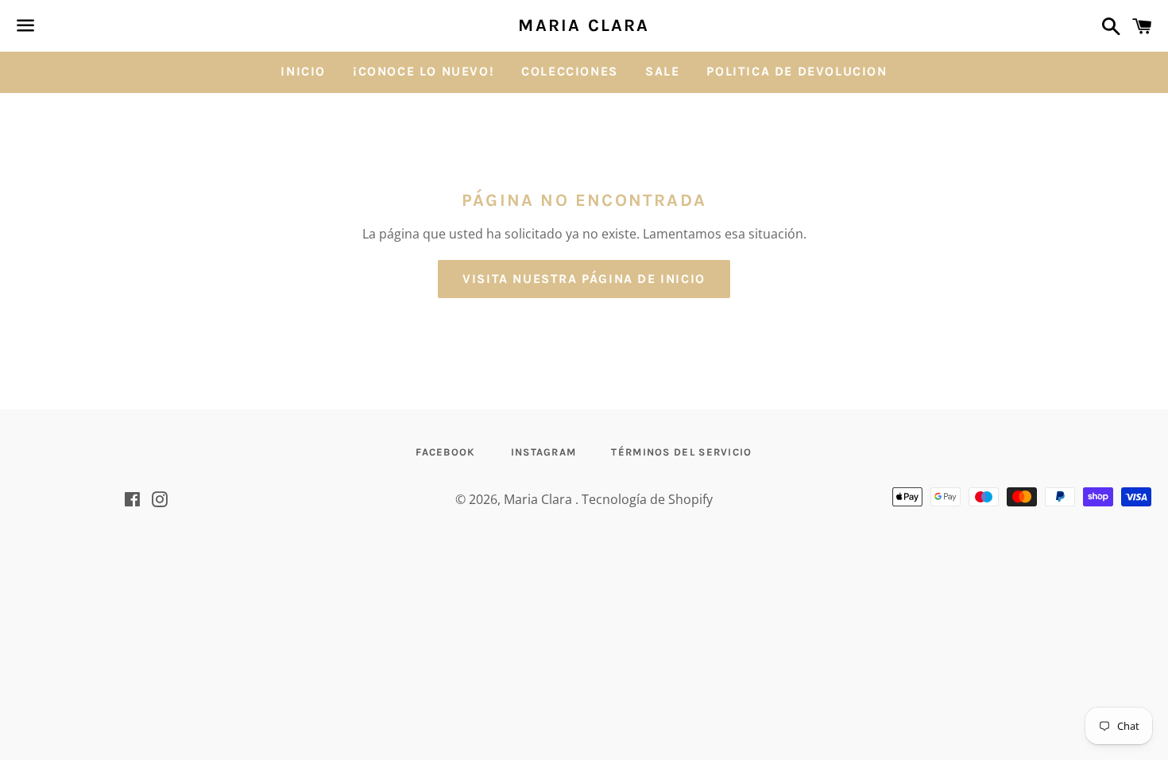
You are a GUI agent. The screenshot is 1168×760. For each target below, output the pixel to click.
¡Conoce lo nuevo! (423, 71)
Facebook (445, 452)
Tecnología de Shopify (647, 499)
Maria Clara (583, 25)
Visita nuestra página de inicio (584, 278)
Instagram (544, 452)
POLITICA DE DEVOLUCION (796, 71)
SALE (662, 71)
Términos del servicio (681, 452)
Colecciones (569, 71)
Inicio (303, 71)
